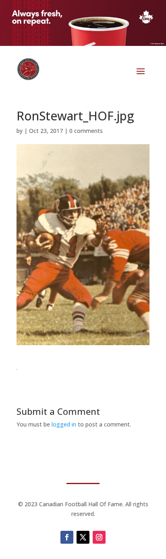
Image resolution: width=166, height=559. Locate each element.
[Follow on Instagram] (99, 537)
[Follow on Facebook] (66, 537)
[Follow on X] (83, 537)
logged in (64, 424)
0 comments (86, 131)
